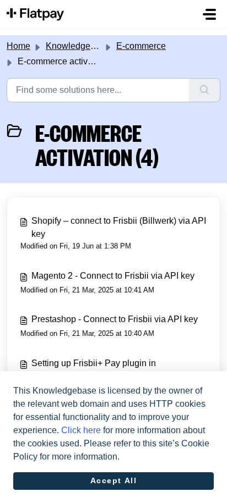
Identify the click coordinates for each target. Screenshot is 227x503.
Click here (81, 430)
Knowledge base (79, 46)
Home (18, 46)
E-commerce (141, 46)
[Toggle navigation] (209, 14)
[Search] (204, 90)
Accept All (113, 480)
